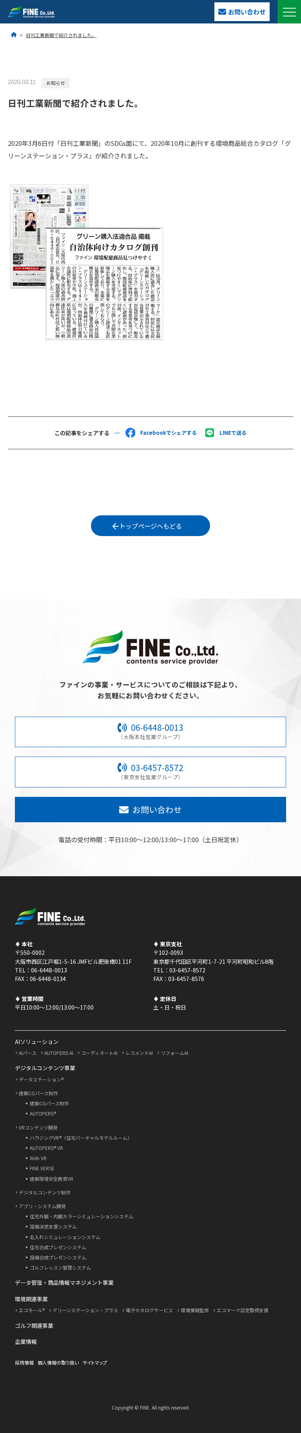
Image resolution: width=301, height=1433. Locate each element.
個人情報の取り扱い (58, 1362)
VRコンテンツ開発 (38, 1127)
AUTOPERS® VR (46, 1147)
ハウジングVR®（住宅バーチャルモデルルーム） (81, 1137)
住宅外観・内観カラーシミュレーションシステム (81, 1216)
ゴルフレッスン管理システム (60, 1267)
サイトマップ (95, 1362)
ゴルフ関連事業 (34, 1325)
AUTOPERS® (43, 1113)
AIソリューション (36, 1042)
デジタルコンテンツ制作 (45, 1192)
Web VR (38, 1158)
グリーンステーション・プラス (85, 1310)
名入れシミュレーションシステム (65, 1237)
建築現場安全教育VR (51, 1178)
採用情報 (24, 1362)
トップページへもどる (150, 526)
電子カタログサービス (149, 1310)
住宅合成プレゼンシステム (58, 1247)
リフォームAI (174, 1052)
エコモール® (32, 1310)
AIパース (27, 1052)
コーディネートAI (99, 1052)
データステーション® (41, 1079)
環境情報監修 (195, 1310)
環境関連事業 (31, 1299)
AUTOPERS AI (58, 1052)
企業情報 (26, 1341)
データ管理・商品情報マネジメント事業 (64, 1282)
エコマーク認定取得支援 (242, 1310)
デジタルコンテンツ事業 (45, 1068)
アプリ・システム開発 (42, 1206)
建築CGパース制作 (38, 1093)
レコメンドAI (139, 1052)
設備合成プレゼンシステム (58, 1257)
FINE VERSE (42, 1168)
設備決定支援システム (53, 1226)
